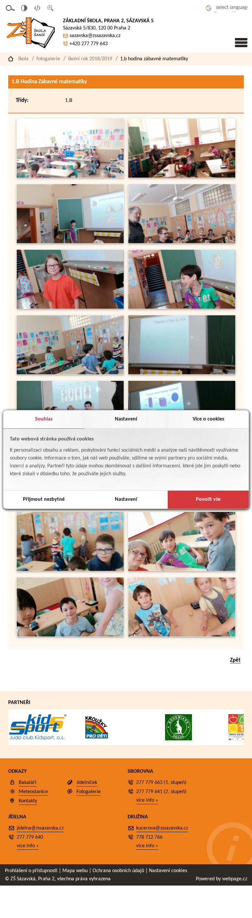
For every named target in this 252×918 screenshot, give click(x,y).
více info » (147, 800)
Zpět (235, 660)
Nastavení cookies (168, 870)
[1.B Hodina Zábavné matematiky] (70, 176)
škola (23, 59)
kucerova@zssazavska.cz (162, 828)
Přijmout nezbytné (44, 499)
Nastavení (126, 419)
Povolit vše (208, 499)
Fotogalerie (48, 59)
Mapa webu (75, 870)
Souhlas (43, 419)
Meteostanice (33, 791)
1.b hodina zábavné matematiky (154, 59)
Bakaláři (27, 782)
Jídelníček (86, 782)
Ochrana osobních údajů (118, 870)
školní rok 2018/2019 (90, 59)
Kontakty (28, 801)
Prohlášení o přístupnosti (31, 870)
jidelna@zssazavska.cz (40, 828)
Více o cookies (208, 419)
